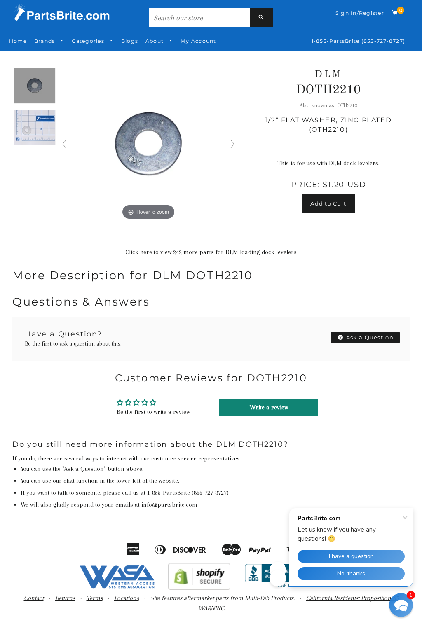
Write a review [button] (269, 407)
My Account (198, 41)
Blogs (129, 41)
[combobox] (199, 17)
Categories (89, 41)
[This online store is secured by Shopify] (199, 587)
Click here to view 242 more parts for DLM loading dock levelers (211, 252)
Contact (34, 598)
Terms (95, 598)
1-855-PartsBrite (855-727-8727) (358, 41)
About (155, 41)
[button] (401, 605)
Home (18, 41)
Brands (45, 41)
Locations (126, 598)
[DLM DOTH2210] (34, 86)
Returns (65, 598)
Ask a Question (369, 337)
